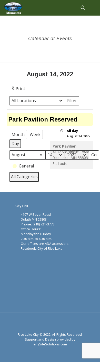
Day (15, 143)
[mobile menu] (93, 7)
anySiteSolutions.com (50, 344)
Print (18, 90)
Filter (73, 101)
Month (18, 134)
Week (35, 134)
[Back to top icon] (50, 323)
